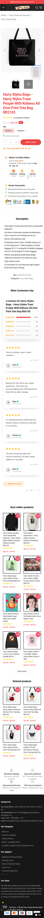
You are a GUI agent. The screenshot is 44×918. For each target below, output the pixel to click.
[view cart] (40, 7)
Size (4, 127)
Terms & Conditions (9, 835)
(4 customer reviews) (22, 118)
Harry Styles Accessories (19, 15)
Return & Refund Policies (11, 864)
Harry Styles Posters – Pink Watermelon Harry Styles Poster (32, 616)
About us (5, 832)
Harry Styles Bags (8, 19)
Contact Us (6, 867)
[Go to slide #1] (16, 84)
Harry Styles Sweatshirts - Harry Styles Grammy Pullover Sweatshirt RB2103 (30, 538)
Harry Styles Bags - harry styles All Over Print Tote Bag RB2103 (11, 747)
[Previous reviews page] (27, 490)
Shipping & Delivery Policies (12, 857)
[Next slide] (39, 50)
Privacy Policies (7, 839)
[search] (36, 7)
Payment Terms (8, 860)
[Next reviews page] (39, 490)
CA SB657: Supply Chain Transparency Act (18, 846)
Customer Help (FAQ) (10, 871)
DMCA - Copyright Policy (11, 842)
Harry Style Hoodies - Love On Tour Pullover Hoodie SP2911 (11, 654)
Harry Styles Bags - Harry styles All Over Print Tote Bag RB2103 (11, 578)
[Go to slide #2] (28, 84)
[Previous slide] (4, 50)
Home (3, 15)
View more (22, 671)
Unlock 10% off (5, 907)
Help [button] (39, 915)
